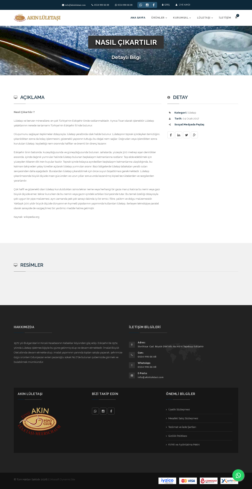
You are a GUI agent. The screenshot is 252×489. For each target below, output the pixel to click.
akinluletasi (103, 411)
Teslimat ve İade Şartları (182, 427)
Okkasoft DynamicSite (62, 479)
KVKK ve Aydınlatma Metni (184, 444)
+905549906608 (95, 411)
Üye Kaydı (184, 5)
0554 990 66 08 (101, 5)
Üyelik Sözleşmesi (179, 409)
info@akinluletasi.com (75, 5)
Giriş (167, 5)
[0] (236, 17)
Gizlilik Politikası (177, 435)
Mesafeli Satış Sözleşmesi (183, 418)
